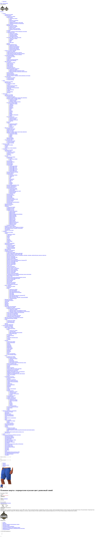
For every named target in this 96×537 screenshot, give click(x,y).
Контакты (4, 1)
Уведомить (2, 496)
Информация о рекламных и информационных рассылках (14, 528)
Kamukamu (6, 498)
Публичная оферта (6, 529)
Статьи (4, 522)
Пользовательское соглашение (8, 526)
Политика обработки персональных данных (11, 524)
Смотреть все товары (9, 14)
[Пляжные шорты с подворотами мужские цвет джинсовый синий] (1, 487)
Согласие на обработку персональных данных (11, 527)
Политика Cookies (6, 525)
